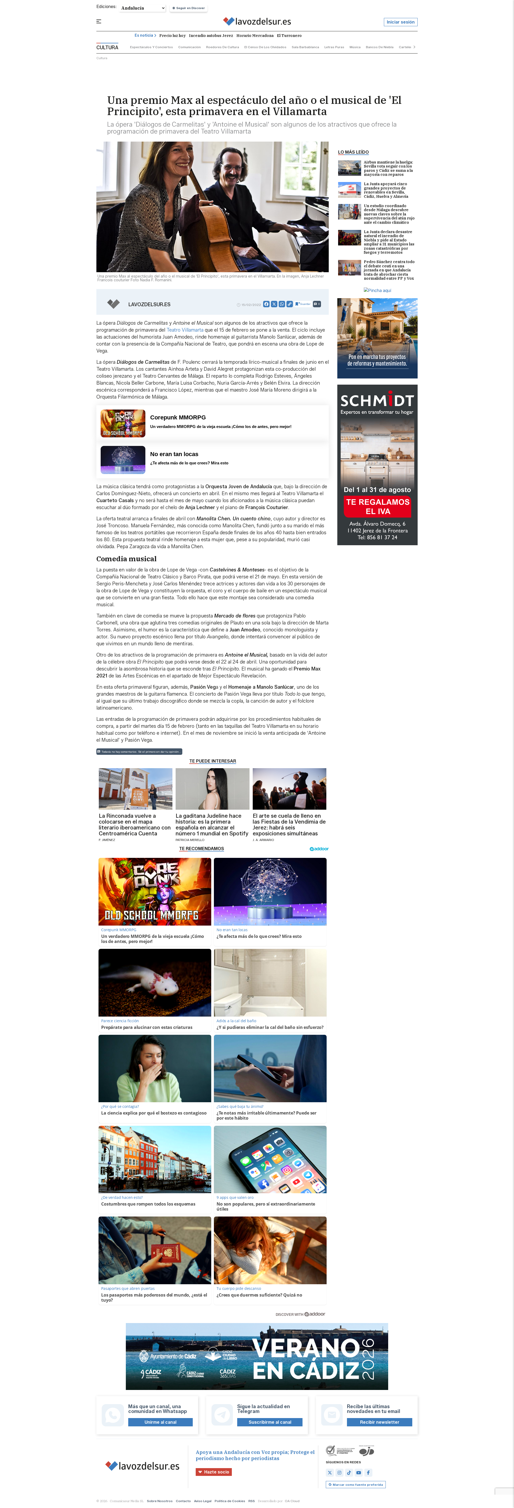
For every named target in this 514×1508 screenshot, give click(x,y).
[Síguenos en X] (330, 1473)
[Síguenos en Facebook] (368, 1473)
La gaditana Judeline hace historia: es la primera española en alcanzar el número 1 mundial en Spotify (212, 824)
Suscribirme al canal (270, 1422)
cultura (101, 58)
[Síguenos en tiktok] (349, 1473)
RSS (251, 1501)
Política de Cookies (230, 1501)
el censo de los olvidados (265, 47)
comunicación (189, 47)
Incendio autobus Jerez (211, 35)
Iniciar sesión (401, 22)
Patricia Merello (190, 840)
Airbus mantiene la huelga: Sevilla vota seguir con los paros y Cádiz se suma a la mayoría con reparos (388, 168)
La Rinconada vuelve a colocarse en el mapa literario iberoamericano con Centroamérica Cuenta (135, 824)
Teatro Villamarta (185, 330)
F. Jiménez (107, 840)
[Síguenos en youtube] (359, 1473)
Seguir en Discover (190, 8)
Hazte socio (216, 1472)
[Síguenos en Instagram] (339, 1473)
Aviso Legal (202, 1501)
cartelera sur (409, 47)
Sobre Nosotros (160, 1501)
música (355, 47)
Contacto (183, 1501)
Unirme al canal (160, 1422)
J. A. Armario (263, 840)
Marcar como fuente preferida (358, 1485)
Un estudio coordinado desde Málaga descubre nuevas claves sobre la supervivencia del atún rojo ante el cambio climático (389, 214)
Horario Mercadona (255, 35)
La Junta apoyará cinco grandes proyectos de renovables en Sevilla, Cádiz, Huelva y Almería (386, 190)
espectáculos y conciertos (151, 47)
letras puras (334, 47)
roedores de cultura (222, 47)
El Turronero (289, 35)
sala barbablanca (305, 47)
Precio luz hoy (172, 35)
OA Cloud (292, 1501)
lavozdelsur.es (149, 305)
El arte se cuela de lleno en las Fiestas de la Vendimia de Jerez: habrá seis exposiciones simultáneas (289, 824)
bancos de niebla (380, 47)
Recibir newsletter (379, 1422)
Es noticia (144, 35)
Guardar (305, 304)
